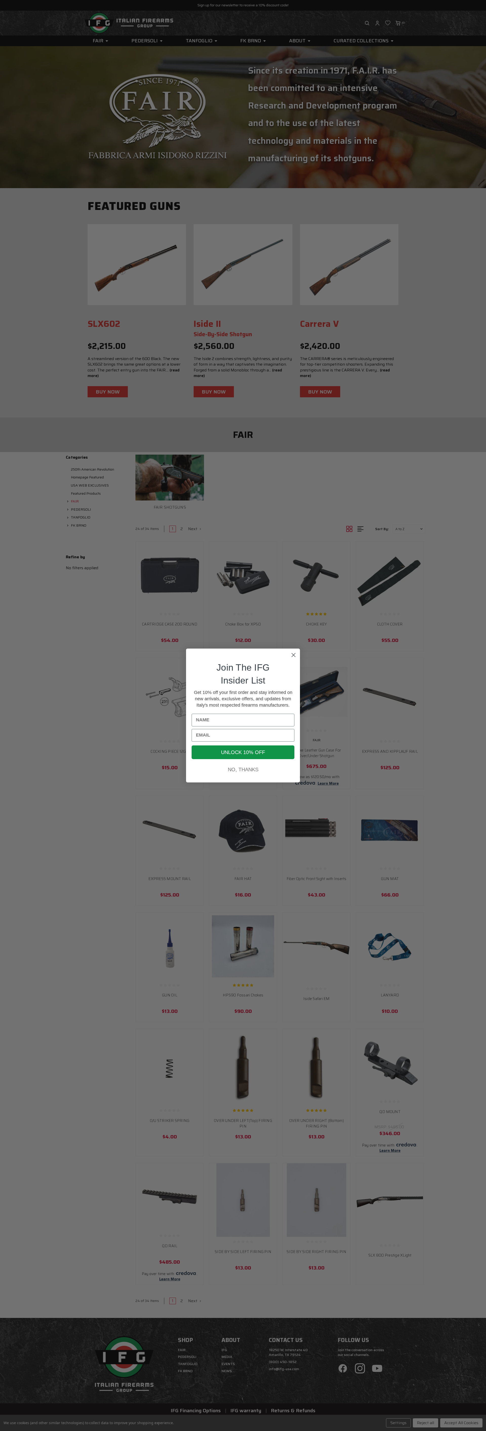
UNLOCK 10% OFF (243, 752)
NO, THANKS (243, 769)
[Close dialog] (293, 655)
